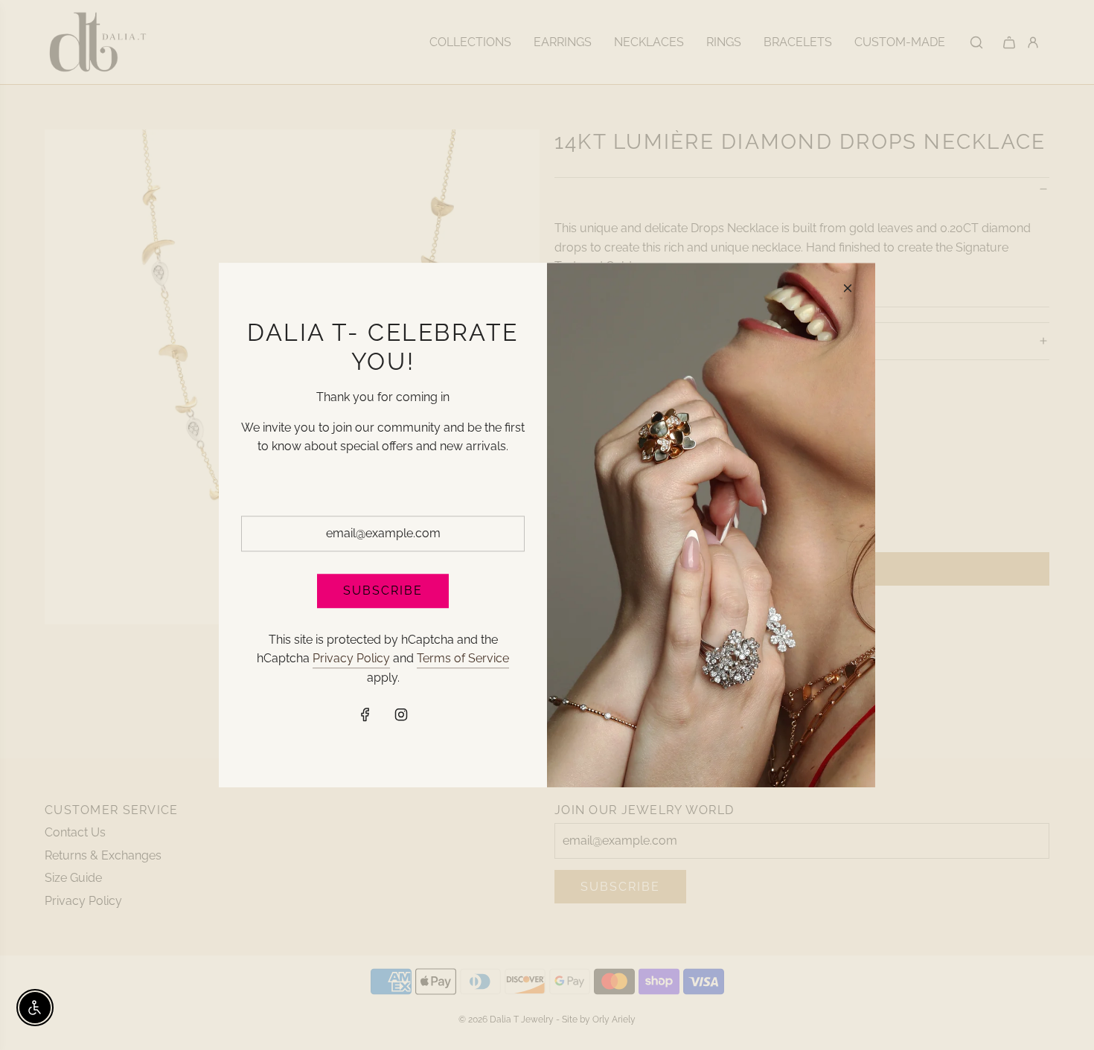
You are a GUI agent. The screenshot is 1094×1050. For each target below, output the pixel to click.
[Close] (847, 288)
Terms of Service (463, 658)
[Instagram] (401, 715)
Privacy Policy (351, 658)
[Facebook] (365, 715)
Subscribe (383, 590)
